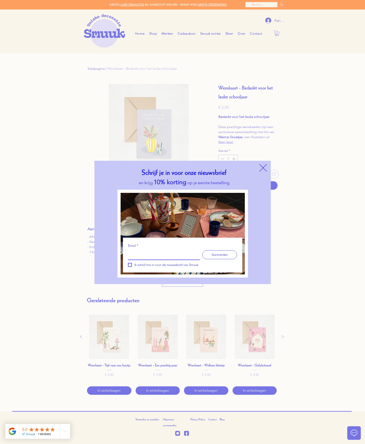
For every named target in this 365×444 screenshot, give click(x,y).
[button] (263, 168)
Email (133, 246)
